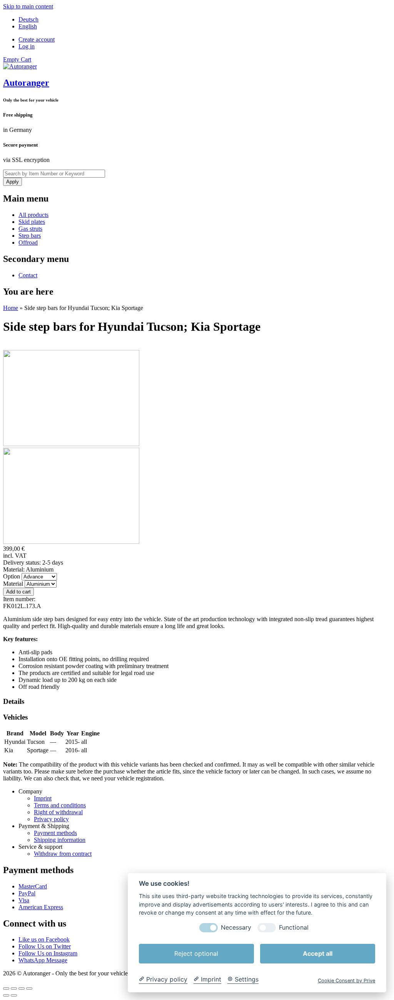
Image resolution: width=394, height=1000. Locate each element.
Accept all (317, 953)
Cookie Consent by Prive (346, 980)
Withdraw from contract (63, 853)
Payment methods (55, 833)
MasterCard (32, 886)
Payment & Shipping (43, 826)
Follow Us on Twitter (44, 946)
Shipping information (59, 840)
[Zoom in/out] (29, 988)
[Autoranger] (20, 66)
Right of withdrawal (58, 812)
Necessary (236, 927)
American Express (40, 907)
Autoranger (26, 83)
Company (30, 791)
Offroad (28, 242)
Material (14, 583)
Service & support (40, 846)
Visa (23, 900)
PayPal (26, 893)
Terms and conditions (60, 805)
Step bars (29, 235)
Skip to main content (28, 6)
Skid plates (31, 221)
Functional (294, 927)
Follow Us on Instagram (47, 953)
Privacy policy (51, 819)
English (27, 26)
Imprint (43, 798)
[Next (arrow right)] (14, 995)
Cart (17, 59)
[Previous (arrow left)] (6, 995)
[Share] (14, 988)
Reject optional (196, 953)
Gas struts (30, 228)
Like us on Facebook (44, 939)
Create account (36, 39)
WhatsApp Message (42, 960)
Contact (27, 275)
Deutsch (28, 19)
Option (12, 576)
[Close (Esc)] (6, 988)
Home (10, 308)
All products (33, 215)
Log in (26, 46)
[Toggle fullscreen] (21, 988)
